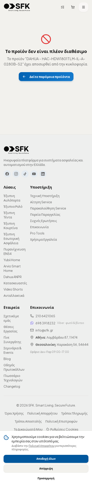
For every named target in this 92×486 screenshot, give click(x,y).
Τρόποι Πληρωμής (74, 413)
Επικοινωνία (39, 227)
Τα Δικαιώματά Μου (28, 429)
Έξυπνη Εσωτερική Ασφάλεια (11, 238)
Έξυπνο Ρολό (13, 206)
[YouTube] (34, 173)
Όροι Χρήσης (14, 413)
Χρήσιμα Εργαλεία (43, 239)
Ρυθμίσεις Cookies (64, 429)
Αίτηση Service (41, 202)
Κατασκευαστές (15, 283)
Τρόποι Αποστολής (28, 421)
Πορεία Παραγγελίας (45, 214)
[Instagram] (16, 173)
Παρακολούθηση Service (48, 208)
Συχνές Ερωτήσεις (43, 221)
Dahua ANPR (13, 277)
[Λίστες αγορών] (62, 7)
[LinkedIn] (42, 173)
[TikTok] (25, 173)
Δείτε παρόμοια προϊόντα (49, 77)
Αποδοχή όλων (46, 458)
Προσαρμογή (46, 478)
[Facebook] (7, 173)
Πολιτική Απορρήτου (41, 445)
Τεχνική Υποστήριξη (45, 196)
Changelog (12, 386)
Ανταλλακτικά (14, 295)
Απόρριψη (46, 468)
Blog (7, 359)
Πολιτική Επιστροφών (61, 421)
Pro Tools (37, 233)
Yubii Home (12, 260)
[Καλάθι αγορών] (72, 7)
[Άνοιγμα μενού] (83, 7)
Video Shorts (13, 289)
